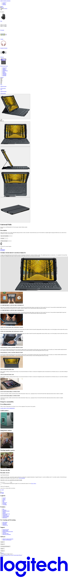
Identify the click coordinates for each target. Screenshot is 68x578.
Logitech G (4, 2)
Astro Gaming (5, 522)
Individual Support (6, 529)
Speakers (4, 512)
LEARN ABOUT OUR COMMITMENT (7, 408)
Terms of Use (2, 555)
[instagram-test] (0, 490)
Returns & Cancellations (7, 534)
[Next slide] (4, 399)
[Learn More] (1, 248)
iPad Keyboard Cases (6, 513)
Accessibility (5, 504)
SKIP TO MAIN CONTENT (5, 0)
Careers (4, 498)
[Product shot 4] (15, 184)
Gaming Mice (5, 514)
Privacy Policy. (33, 483)
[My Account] (1, 82)
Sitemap (20, 555)
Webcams (4, 511)
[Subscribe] (11, 482)
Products (2, 8)
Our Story (4, 497)
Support (1, 6)
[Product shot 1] (15, 106)
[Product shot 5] (15, 209)
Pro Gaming (5, 523)
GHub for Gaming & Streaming (8, 538)
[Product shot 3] (15, 159)
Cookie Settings (16, 555)
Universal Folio (3, 88)
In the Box (2, 238)
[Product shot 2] (15, 134)
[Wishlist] (1, 80)
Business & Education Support (8, 531)
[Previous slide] (1, 399)
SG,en (2, 7)
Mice (3, 509)
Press (3, 501)
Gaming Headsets (5, 516)
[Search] (1, 79)
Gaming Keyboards (6, 515)
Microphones (5, 517)
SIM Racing (5, 524)
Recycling (4, 503)
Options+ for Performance (7, 539)
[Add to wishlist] (1, 119)
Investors (4, 499)
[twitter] (2, 490)
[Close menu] (1, 9)
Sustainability (5, 502)
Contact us (4, 532)
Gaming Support (5, 530)
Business (4, 3)
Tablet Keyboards (3, 86)
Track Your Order (5, 533)
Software (1, 77)
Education (4, 4)
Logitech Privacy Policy (9, 555)
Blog (3, 500)
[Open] (1, 83)
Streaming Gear (5, 525)
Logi (1, 84)
